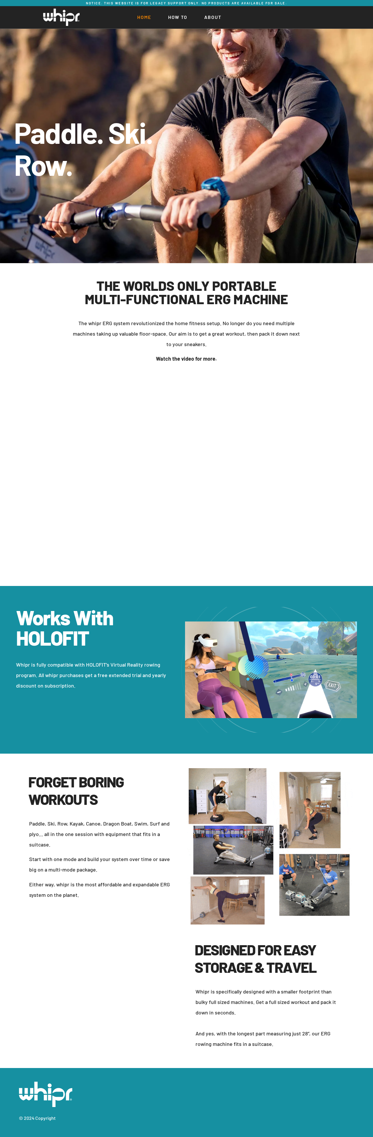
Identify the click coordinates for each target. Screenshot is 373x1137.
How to (177, 17)
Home (144, 17)
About (212, 17)
